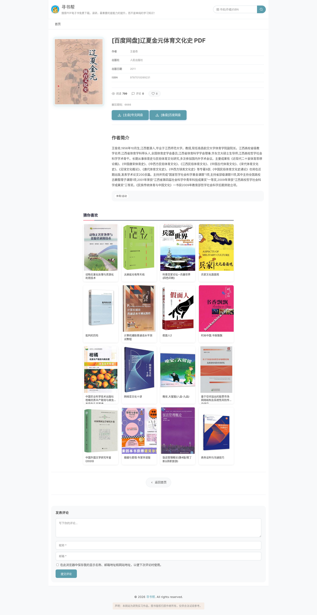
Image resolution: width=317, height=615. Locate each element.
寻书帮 (68, 7)
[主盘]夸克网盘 (133, 115)
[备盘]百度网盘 (171, 115)
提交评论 (66, 574)
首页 (58, 24)
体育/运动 (121, 196)
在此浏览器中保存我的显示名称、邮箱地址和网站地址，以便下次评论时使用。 (111, 565)
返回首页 (161, 482)
